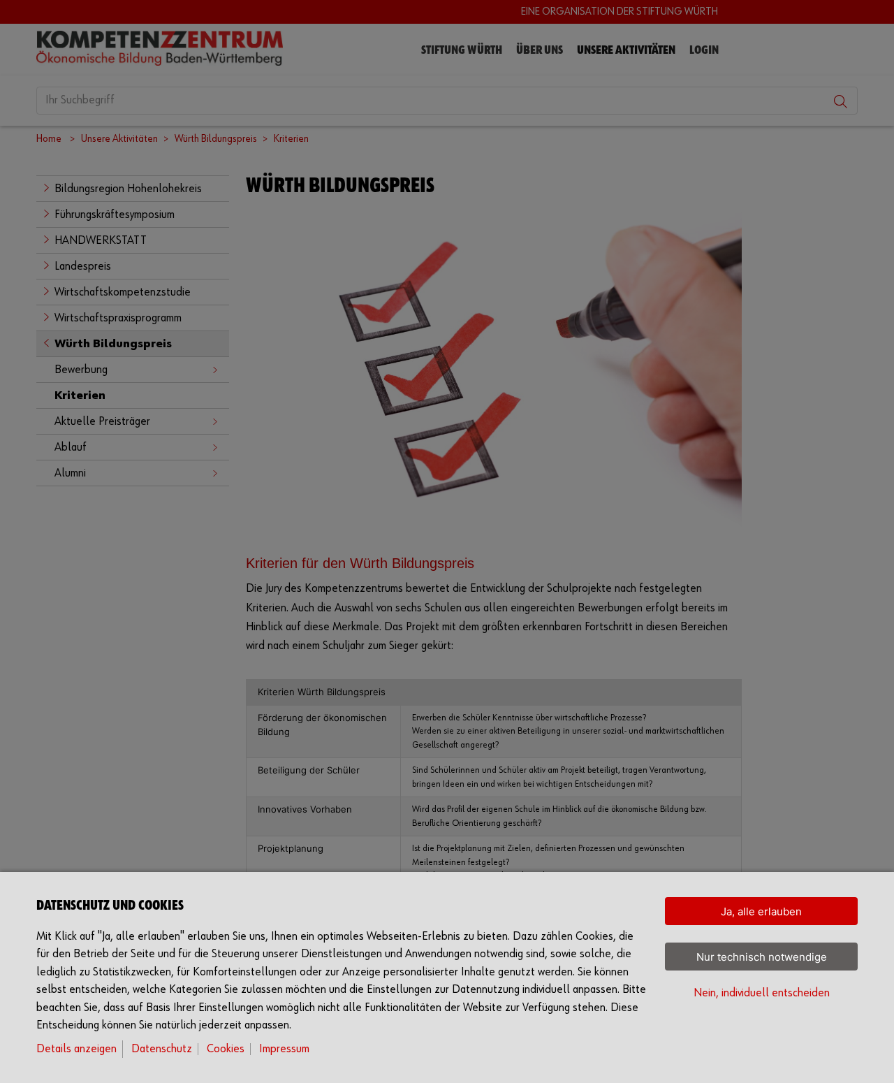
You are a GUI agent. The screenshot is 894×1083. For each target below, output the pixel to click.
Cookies (225, 1049)
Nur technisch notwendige (761, 957)
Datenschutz (161, 1049)
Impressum (284, 1049)
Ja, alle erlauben (761, 911)
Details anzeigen (76, 1049)
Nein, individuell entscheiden (762, 993)
